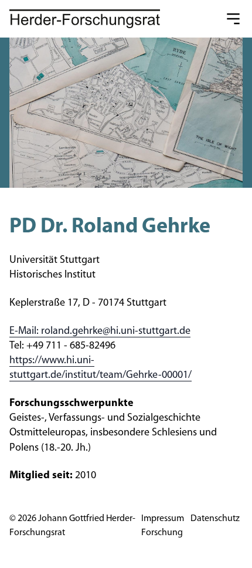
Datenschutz (215, 518)
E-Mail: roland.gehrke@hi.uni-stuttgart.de (99, 331)
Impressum (162, 518)
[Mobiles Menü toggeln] (233, 18)
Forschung (162, 532)
